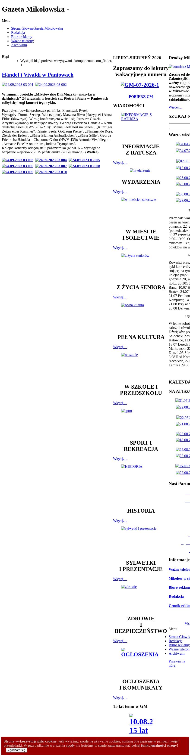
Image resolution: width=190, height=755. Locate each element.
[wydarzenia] (141, 170)
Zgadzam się (16, 750)
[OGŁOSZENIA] (141, 661)
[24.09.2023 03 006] (18, 166)
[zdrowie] (141, 598)
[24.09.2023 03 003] (18, 160)
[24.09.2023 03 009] (18, 172)
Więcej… (120, 162)
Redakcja (176, 596)
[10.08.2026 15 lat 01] (141, 730)
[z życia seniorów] (141, 267)
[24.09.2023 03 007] (52, 166)
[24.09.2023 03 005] (85, 160)
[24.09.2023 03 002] (52, 85)
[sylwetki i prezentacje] (141, 540)
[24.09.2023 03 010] (52, 172)
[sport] (141, 422)
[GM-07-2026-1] (141, 85)
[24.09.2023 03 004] (52, 160)
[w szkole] (141, 366)
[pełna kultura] (141, 316)
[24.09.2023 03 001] (18, 85)
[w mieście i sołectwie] (141, 211)
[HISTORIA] (141, 483)
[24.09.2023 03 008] (85, 166)
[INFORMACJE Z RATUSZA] (141, 126)
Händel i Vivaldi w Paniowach (37, 75)
